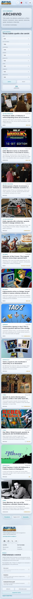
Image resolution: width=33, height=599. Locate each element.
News (4, 549)
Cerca (9, 81)
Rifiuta (8, 589)
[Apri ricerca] (26, 2)
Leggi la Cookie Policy (7, 595)
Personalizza (23, 589)
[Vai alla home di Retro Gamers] (6, 2)
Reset (23, 81)
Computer (19, 549)
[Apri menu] (30, 2)
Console (19, 547)
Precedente (7, 517)
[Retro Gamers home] (9, 529)
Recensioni (5, 547)
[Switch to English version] (21, 2)
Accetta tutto (16, 592)
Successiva (26, 517)
